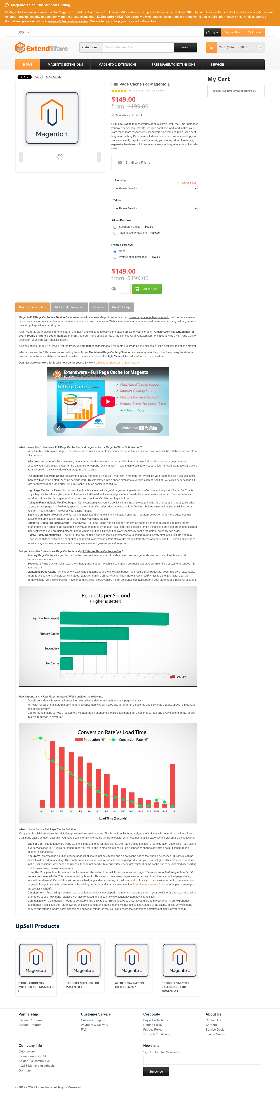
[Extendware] (41, 47)
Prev (21, 157)
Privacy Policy (152, 1029)
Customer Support (93, 1020)
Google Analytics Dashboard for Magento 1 (175, 987)
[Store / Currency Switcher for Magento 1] (36, 961)
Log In (214, 32)
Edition (117, 200)
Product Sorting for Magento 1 (82, 985)
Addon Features (121, 220)
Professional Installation (139, 257)
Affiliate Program (30, 1024)
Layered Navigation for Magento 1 (129, 985)
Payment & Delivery (94, 1024)
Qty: (114, 288)
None (122, 251)
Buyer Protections (155, 1020)
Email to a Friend (138, 162)
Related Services (122, 244)
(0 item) (232, 47)
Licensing (119, 180)
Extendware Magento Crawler (150, 884)
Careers (211, 1024)
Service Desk (215, 1029)
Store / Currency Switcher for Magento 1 (36, 987)
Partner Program (30, 1020)
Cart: (222, 47)
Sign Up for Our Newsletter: (162, 1052)
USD (21, 32)
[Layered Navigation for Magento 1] (132, 961)
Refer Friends (53, 77)
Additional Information (69, 307)
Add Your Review (154, 90)
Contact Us (213, 1020)
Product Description (32, 307)
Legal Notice (216, 1034)
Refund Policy (152, 1024)
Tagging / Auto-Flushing (139, 232)
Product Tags (121, 307)
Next (99, 157)
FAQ (84, 1029)
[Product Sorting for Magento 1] (84, 961)
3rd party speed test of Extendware (118, 362)
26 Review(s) (136, 90)
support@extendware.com (68, 21)
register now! (232, 32)
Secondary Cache (136, 226)
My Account (254, 32)
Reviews (98, 307)
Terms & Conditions (156, 1034)
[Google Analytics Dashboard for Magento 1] (179, 961)
